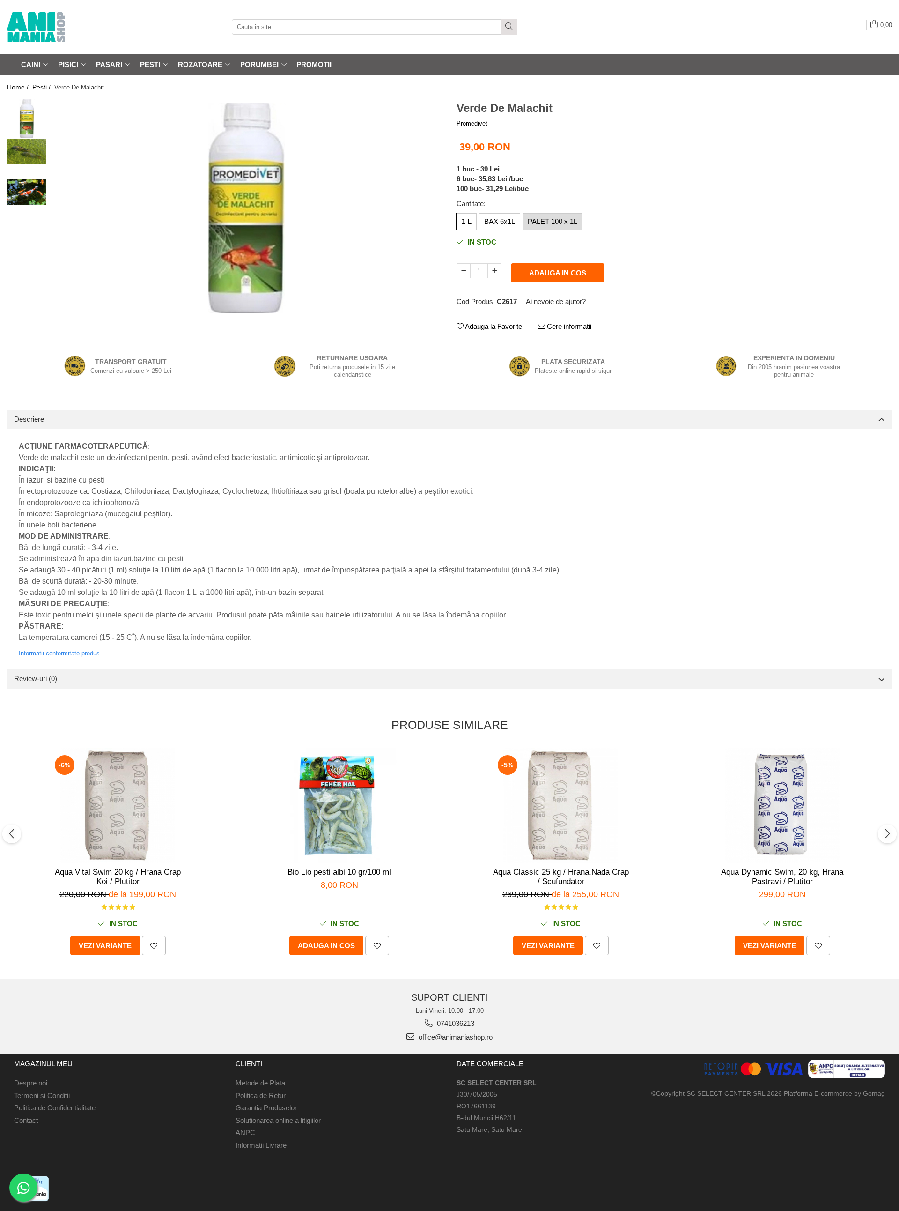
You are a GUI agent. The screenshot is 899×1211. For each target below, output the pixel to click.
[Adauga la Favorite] (154, 945)
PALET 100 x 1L (552, 221)
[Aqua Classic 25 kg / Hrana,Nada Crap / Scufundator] (561, 805)
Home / (18, 87)
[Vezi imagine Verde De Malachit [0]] (26, 118)
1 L (467, 221)
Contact (26, 1120)
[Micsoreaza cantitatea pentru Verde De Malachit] (464, 270)
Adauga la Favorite (493, 326)
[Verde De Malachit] (247, 208)
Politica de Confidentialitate (55, 1108)
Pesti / (42, 87)
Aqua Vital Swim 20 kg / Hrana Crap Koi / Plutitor (118, 877)
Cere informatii (568, 326)
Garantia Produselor (266, 1108)
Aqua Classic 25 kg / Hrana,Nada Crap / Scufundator (561, 877)
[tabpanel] (247, 208)
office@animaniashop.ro (455, 1037)
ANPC (245, 1133)
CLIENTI (249, 1064)
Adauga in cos (557, 273)
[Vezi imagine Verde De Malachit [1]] (26, 151)
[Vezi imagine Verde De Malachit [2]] (26, 192)
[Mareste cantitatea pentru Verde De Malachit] (494, 270)
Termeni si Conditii (42, 1096)
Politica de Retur (261, 1096)
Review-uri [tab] (35, 679)
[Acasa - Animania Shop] (54, 27)
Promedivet (472, 123)
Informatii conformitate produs (59, 653)
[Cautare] (509, 27)
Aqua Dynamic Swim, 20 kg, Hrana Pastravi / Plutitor (782, 877)
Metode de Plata (260, 1083)
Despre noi (30, 1083)
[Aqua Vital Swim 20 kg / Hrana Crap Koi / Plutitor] (118, 805)
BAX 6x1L (499, 221)
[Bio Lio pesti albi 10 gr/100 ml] (339, 805)
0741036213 (454, 1023)
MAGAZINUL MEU (43, 1064)
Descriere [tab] (29, 419)
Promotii (314, 64)
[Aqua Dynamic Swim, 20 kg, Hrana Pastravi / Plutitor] (782, 805)
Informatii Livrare (261, 1145)
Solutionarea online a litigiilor (278, 1120)
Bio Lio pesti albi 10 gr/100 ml (339, 872)
